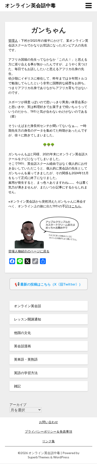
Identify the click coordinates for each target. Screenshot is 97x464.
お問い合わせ (48, 422)
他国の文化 (22, 333)
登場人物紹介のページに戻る (28, 251)
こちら (76, 206)
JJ (28, 154)
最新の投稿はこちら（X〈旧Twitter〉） (51, 284)
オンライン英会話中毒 (30, 5)
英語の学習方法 (26, 373)
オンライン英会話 (27, 306)
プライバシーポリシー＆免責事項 (48, 431)
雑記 (17, 386)
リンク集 (48, 441)
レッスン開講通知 (27, 319)
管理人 (13, 40)
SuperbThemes (39, 457)
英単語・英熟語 (26, 359)
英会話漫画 (22, 346)
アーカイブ (17, 404)
